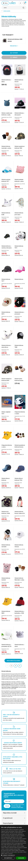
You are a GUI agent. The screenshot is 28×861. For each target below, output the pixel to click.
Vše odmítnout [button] (8, 858)
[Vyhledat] (23, 7)
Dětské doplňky (6, 10)
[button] (14, 855)
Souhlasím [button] (21, 858)
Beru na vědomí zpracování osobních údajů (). (17, 806)
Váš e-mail (8, 801)
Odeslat (7, 806)
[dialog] (14, 843)
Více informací (16, 853)
